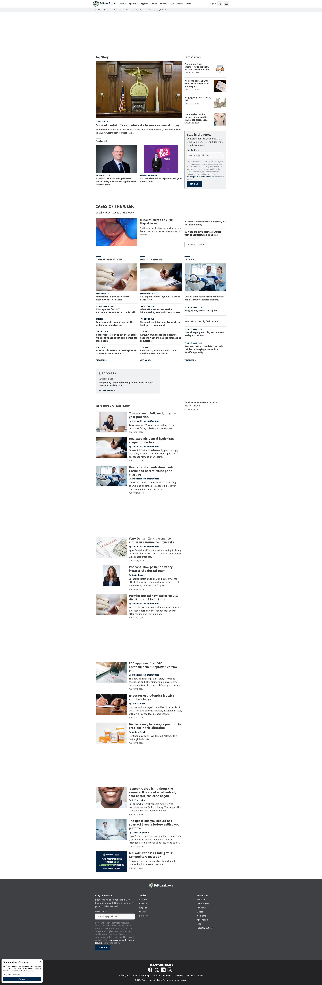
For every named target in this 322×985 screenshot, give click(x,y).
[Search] (219, 3)
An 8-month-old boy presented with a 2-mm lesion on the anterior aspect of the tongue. (160, 231)
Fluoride (144, 332)
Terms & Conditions (162, 975)
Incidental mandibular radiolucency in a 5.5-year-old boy (205, 223)
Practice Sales (103, 175)
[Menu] (226, 3)
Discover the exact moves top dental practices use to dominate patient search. (154, 863)
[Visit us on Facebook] (150, 970)
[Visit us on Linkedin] (163, 970)
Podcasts (100, 347)
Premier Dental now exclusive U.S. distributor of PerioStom (113, 298)
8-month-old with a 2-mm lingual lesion (156, 221)
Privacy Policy (125, 975)
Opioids (99, 319)
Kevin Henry (137, 575)
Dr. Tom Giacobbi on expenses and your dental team (161, 180)
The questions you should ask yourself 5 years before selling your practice (155, 824)
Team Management (148, 175)
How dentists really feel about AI (202, 321)
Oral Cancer (146, 347)
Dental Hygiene (151, 259)
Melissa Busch (138, 703)
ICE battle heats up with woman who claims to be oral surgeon (197, 84)
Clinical (190, 259)
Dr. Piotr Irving (138, 800)
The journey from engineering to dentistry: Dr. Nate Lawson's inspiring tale (198, 67)
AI (185, 294)
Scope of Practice (149, 294)
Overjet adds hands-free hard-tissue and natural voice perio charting (204, 298)
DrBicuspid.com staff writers (145, 421)
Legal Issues (102, 121)
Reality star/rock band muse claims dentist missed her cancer (159, 352)
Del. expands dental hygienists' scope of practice (160, 298)
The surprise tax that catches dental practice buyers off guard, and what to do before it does (197, 117)
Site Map (191, 975)
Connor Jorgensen (140, 832)
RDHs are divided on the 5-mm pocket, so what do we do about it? (116, 352)
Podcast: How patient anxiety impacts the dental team (150, 568)
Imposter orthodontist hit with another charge (151, 697)
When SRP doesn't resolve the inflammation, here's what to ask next (160, 311)
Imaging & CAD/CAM (193, 308)
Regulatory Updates (105, 306)
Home (200, 975)
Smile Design (102, 332)
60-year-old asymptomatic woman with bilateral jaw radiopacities (203, 233)
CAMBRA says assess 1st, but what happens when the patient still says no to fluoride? (160, 337)
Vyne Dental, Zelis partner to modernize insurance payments (151, 540)
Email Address (194, 150)
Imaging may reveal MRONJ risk (198, 99)
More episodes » (107, 390)
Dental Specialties (109, 259)
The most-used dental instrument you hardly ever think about (160, 324)
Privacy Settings (142, 975)
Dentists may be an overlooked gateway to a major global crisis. (153, 738)
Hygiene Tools (147, 319)
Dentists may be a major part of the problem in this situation (115, 324)
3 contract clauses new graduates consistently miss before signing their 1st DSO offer (116, 181)
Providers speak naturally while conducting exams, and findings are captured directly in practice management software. (152, 486)
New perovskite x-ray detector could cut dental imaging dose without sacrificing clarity (204, 349)
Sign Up (194, 184)
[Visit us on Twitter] (156, 970)
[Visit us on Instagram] (170, 970)
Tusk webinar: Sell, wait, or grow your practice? (152, 415)
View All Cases (196, 244)
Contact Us (179, 975)
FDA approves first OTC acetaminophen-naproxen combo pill (115, 311)
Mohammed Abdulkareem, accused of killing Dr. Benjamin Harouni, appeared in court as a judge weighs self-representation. (139, 131)
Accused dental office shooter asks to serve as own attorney (137, 125)
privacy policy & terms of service (200, 177)
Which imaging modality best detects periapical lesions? (205, 334)
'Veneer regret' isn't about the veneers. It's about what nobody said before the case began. (116, 337)
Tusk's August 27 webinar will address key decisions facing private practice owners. (151, 427)
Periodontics (102, 294)
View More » (101, 360)
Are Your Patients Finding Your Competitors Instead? (150, 854)
